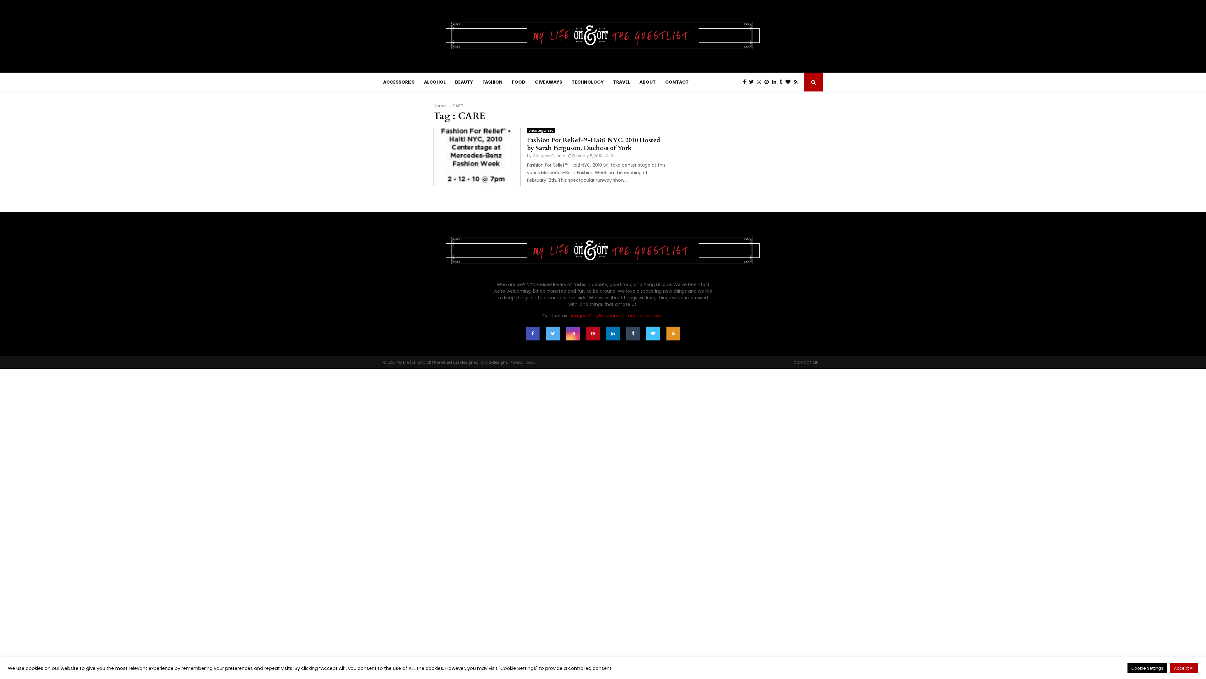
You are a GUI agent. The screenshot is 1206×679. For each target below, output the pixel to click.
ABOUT (647, 82)
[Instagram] (760, 82)
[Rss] (797, 82)
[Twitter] (753, 82)
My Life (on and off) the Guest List (428, 362)
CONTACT (677, 82)
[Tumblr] (782, 82)
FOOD (518, 82)
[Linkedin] (776, 82)
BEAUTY (464, 82)
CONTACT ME (805, 362)
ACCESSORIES (399, 82)
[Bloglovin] (789, 82)
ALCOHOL (435, 82)
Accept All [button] (1184, 668)
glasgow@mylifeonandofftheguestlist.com (616, 315)
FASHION (492, 82)
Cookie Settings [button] (1147, 668)
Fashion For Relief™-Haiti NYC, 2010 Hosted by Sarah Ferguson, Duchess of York (593, 144)
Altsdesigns (496, 362)
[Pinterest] (768, 82)
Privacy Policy (522, 362)
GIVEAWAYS (548, 82)
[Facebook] (746, 82)
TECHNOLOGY (588, 82)
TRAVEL (621, 82)
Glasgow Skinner (549, 155)
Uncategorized (541, 130)
